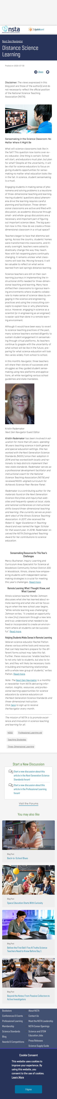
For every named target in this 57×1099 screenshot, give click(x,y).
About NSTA (33, 1010)
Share (40, 71)
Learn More (18, 1077)
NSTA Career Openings (38, 1026)
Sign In (36, 29)
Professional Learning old (30, 732)
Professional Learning (12, 1021)
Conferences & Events (12, 1016)
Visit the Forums (28, 803)
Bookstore (7, 1010)
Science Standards (11, 1031)
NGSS (10, 732)
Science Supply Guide (38, 1045)
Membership (8, 1026)
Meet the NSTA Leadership (40, 1021)
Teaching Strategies (17, 739)
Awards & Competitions (13, 1041)
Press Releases (35, 1040)
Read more (35, 582)
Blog (4, 1036)
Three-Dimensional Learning (21, 746)
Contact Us (33, 1016)
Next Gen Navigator (26, 680)
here (13, 705)
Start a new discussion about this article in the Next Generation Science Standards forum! (31, 775)
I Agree (28, 1089)
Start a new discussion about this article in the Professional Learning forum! (30, 789)
